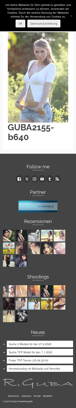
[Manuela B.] (22, 261)
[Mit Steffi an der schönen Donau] (22, 304)
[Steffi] (47, 235)
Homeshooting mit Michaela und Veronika (34, 368)
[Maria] (22, 235)
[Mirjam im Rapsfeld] (47, 304)
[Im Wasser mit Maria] (47, 291)
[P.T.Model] (34, 235)
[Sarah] (9, 235)
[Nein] (71, 16)
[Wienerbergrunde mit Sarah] (34, 291)
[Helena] (60, 304)
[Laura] (60, 235)
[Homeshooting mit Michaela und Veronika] (9, 291)
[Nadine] (22, 316)
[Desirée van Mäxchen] (60, 248)
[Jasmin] (47, 248)
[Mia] (22, 291)
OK (20, 23)
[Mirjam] (9, 248)
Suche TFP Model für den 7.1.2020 (30, 352)
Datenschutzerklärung (43, 23)
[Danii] (34, 248)
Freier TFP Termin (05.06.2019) (28, 360)
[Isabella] (22, 248)
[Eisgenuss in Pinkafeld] (9, 304)
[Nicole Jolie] (9, 261)
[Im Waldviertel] (60, 291)
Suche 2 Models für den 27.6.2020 (30, 344)
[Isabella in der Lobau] (9, 316)
